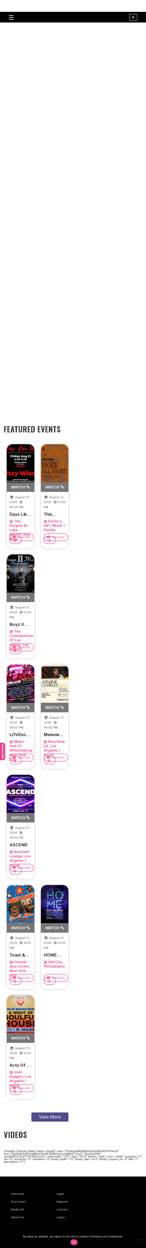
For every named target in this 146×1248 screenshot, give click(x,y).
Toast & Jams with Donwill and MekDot (20, 955)
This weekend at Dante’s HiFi (54, 514)
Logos (61, 1217)
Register (62, 1201)
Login (60, 1194)
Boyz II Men (17, 624)
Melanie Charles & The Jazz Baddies (53, 734)
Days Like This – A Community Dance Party (21, 514)
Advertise (17, 1217)
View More (50, 1117)
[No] (141, 1240)
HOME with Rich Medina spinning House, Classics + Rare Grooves (54, 955)
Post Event (18, 1201)
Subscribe (2, 751)
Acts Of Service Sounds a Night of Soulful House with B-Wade (19, 1065)
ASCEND (19, 844)
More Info (23, 537)
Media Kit (17, 1209)
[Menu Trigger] (11, 17)
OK (74, 1242)
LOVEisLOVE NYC (21, 734)
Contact (62, 1209)
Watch (18, 487)
